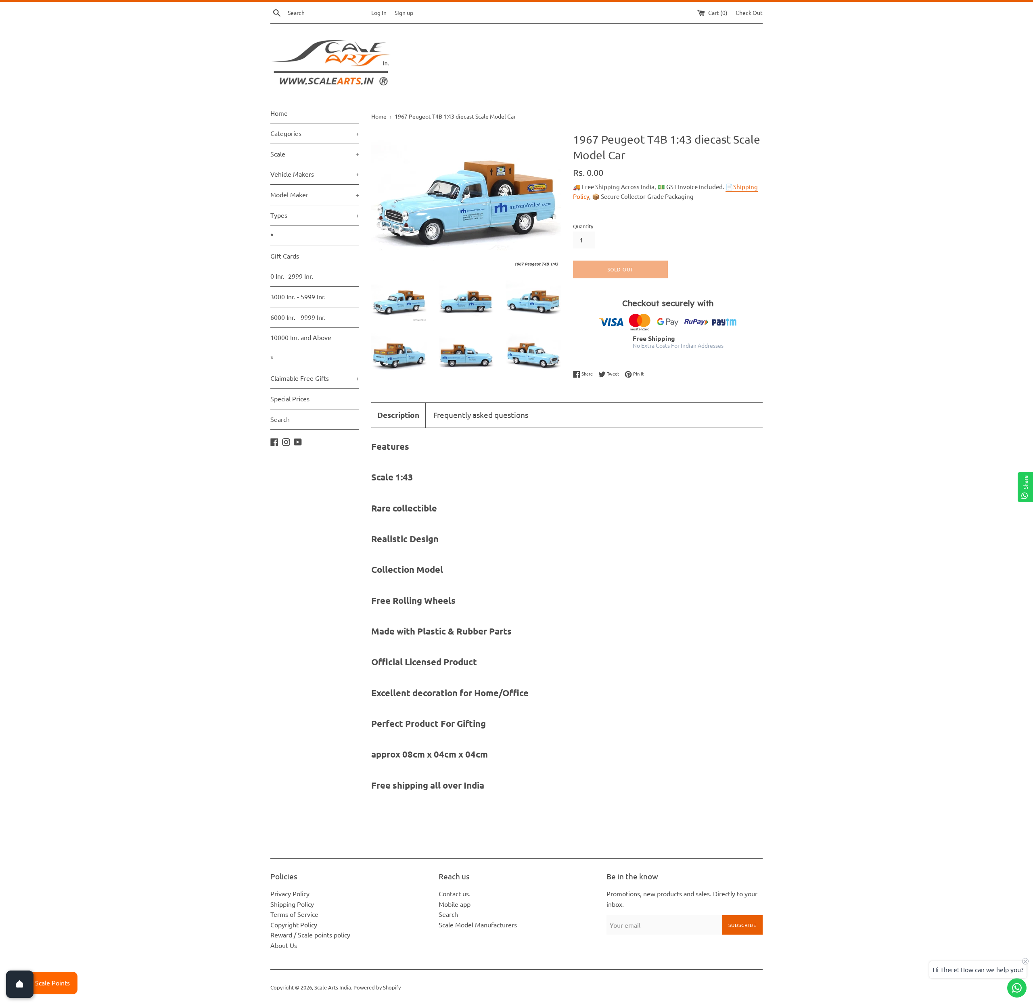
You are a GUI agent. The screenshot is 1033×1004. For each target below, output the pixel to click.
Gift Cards (284, 256)
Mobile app (454, 904)
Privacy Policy (289, 893)
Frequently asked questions (480, 415)
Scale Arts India (332, 987)
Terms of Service (294, 914)
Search (280, 419)
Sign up (404, 12)
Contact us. (454, 893)
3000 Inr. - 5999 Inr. (298, 296)
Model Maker (314, 194)
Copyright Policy (293, 925)
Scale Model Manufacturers (478, 925)
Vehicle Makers (314, 174)
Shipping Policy (292, 904)
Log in (379, 12)
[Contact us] (1017, 988)
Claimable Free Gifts (314, 378)
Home (279, 113)
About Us (283, 945)
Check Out (749, 12)
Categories (314, 133)
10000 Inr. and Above (300, 337)
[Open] (19, 984)
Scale (314, 154)
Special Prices (289, 399)
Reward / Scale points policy (310, 935)
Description (398, 415)
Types (314, 215)
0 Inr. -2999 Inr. (291, 276)
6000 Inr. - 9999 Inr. (298, 317)
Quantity (583, 226)
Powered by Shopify (377, 987)
